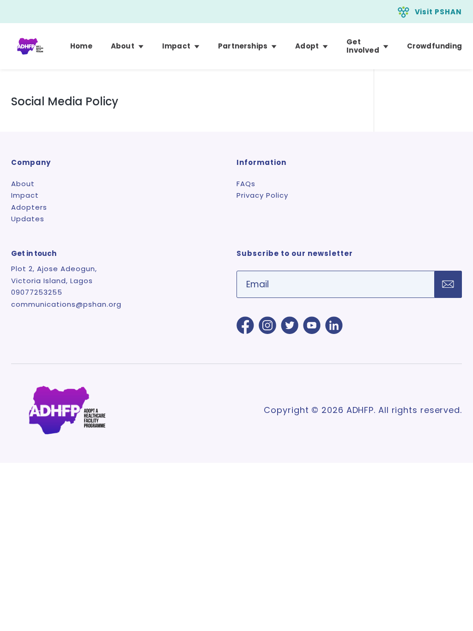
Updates (27, 219)
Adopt (307, 46)
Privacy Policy (262, 195)
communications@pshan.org (66, 304)
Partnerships (242, 46)
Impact (176, 46)
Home (81, 46)
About (122, 46)
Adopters (29, 207)
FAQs (245, 183)
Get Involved (362, 46)
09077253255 (36, 292)
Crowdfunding (434, 46)
